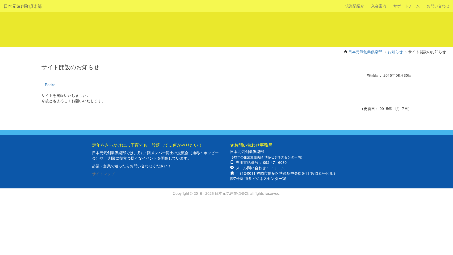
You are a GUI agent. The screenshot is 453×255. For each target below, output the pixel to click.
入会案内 (378, 5)
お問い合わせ (438, 5)
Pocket (50, 84)
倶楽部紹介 (354, 5)
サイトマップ (103, 173)
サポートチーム (406, 5)
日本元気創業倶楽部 (23, 6)
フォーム (277, 167)
